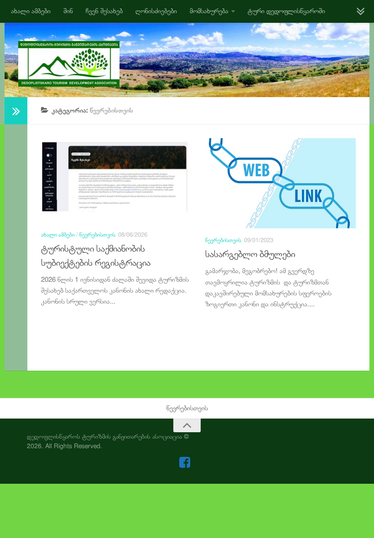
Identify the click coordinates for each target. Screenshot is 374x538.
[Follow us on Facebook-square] (184, 462)
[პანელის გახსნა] (16, 110)
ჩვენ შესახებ (104, 11)
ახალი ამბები (31, 11)
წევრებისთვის (97, 235)
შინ (68, 11)
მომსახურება (209, 11)
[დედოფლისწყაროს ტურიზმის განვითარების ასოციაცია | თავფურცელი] (68, 64)
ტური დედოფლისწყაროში (286, 11)
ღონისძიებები (156, 11)
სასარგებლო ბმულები (250, 254)
